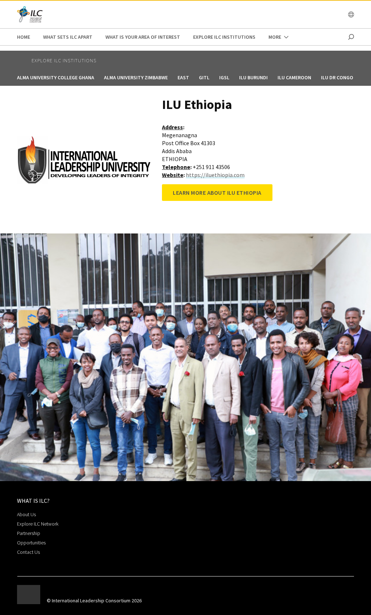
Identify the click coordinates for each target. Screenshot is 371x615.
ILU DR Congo (337, 77)
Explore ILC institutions (224, 37)
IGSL (224, 77)
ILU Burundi (253, 77)
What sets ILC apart (67, 37)
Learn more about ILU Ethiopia (217, 192)
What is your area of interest (142, 37)
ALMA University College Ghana (55, 77)
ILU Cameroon (294, 77)
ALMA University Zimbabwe (136, 77)
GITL (204, 77)
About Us (26, 514)
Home (23, 37)
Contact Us (28, 552)
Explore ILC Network (37, 524)
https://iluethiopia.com (215, 174)
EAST (183, 77)
